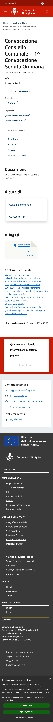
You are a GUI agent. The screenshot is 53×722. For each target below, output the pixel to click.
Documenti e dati (14, 509)
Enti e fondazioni (14, 496)
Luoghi (9, 607)
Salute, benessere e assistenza (20, 569)
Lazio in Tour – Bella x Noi (17, 274)
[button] (26, 717)
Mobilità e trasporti (15, 543)
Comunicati (11, 591)
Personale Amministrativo (18, 504)
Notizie (25, 23)
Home (6, 23)
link (11, 700)
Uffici (8, 492)
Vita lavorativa (13, 530)
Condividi (10, 91)
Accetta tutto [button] (26, 706)
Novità (16, 23)
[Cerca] (47, 11)
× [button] (50, 679)
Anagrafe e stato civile (16, 522)
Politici (9, 500)
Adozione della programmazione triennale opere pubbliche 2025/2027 (24, 299)
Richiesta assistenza (15, 664)
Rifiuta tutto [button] (26, 712)
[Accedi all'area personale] (42, 3)
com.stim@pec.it (15, 636)
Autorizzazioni (12, 574)
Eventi (9, 612)
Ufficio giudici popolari (15, 303)
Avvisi (9, 595)
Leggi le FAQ (12, 660)
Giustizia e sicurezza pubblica (19, 556)
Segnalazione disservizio (17, 656)
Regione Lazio (10, 3)
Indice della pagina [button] (17, 130)
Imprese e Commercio (16, 535)
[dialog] (26, 699)
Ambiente (10, 565)
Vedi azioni (23, 91)
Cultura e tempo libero (16, 526)
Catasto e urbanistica (16, 539)
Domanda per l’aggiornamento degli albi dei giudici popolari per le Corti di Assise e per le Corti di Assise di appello (25, 310)
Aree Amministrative (16, 487)
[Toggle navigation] (5, 11)
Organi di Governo (14, 483)
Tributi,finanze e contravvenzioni (21, 561)
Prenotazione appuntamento (19, 652)
